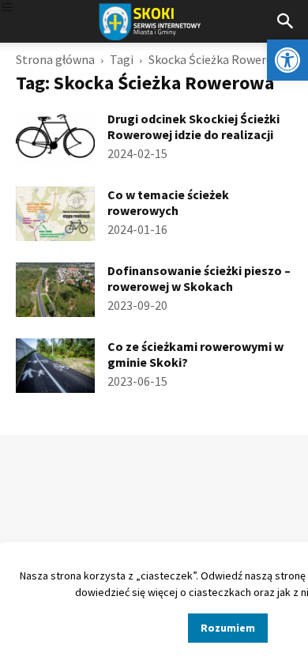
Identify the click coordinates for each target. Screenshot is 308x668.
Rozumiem (228, 628)
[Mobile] (7, 8)
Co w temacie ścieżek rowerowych (168, 202)
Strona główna (55, 59)
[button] (287, 60)
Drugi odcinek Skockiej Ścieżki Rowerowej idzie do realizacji (193, 126)
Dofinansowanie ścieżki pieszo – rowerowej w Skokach (199, 278)
